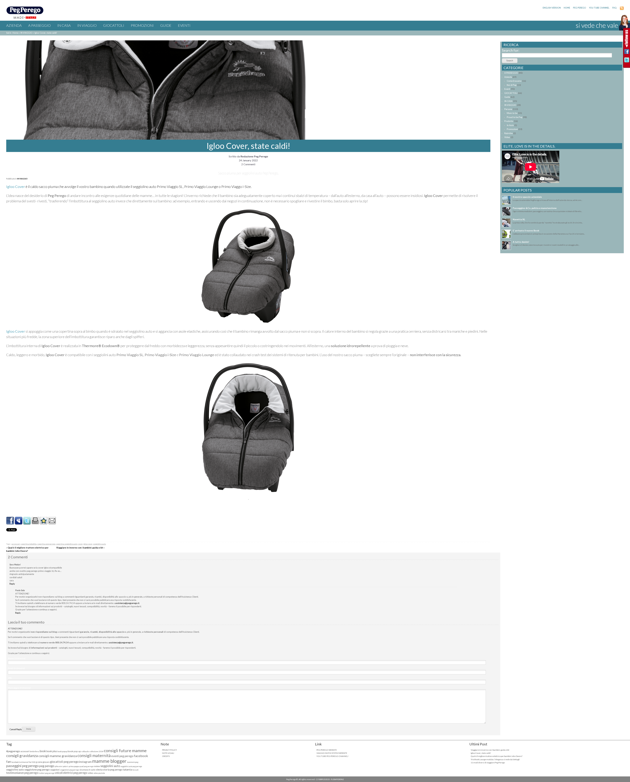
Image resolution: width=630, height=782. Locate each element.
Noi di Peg (511, 85)
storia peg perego (113, 769)
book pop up (74, 751)
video (90, 773)
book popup (62, 751)
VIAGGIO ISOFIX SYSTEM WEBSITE (331, 753)
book (43, 751)
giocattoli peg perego (64, 761)
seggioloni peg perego (69, 770)
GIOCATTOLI (113, 25)
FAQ (614, 7)
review (97, 766)
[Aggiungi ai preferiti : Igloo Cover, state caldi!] (44, 523)
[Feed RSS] (622, 9)
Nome (16, 658)
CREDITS (166, 756)
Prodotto (508, 121)
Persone (508, 109)
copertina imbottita (29, 544)
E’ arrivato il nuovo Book (526, 230)
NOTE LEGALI (168, 753)
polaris (65, 766)
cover (80, 544)
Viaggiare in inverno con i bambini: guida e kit (79, 547)
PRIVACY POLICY (169, 750)
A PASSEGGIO (39, 25)
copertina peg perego (46, 544)
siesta (99, 769)
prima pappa (74, 766)
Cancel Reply (16, 729)
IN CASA (64, 25)
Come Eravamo (514, 81)
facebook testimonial (19, 762)
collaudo (85, 751)
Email (16, 668)
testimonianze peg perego (22, 772)
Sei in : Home (12, 33)
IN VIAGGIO (87, 25)
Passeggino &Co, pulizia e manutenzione (534, 208)
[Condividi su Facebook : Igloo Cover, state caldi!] (10, 523)
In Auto (510, 125)
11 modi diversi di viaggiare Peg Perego (488, 762)
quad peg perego (86, 766)
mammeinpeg (132, 762)
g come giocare (43, 762)
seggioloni (55, 770)
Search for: (510, 50)
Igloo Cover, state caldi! (481, 753)
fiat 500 (32, 762)
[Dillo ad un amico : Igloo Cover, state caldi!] (52, 523)
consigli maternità (94, 755)
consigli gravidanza (22, 755)
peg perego (46, 766)
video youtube (99, 773)
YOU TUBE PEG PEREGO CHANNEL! (332, 756)
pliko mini (59, 766)
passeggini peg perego (22, 766)
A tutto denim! (521, 241)
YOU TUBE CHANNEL (599, 7)
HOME (567, 7)
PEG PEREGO (579, 7)
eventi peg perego (122, 756)
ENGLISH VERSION (552, 7)
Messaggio (19, 687)
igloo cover (87, 544)
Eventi (184, 25)
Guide (165, 25)
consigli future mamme (125, 750)
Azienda (14, 25)
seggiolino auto (99, 544)
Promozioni (142, 25)
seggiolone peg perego (37, 769)
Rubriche (508, 133)
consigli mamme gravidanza (57, 756)
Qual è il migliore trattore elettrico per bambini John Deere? (496, 756)
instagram (85, 761)
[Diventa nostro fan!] (626, 52)
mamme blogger (109, 761)
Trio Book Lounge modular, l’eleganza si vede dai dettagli (495, 759)
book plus (51, 751)
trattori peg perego (46, 773)
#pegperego (13, 751)
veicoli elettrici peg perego (71, 772)
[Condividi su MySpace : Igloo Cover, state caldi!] (18, 523)
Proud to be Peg (514, 117)
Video (507, 137)
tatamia (127, 769)
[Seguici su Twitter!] (626, 60)
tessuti (135, 770)
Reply (12, 583)
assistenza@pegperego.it (127, 603)
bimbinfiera (34, 751)
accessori (16, 544)
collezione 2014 (96, 751)
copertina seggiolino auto (66, 544)
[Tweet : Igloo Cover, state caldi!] (27, 523)
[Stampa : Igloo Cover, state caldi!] (35, 523)
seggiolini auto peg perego (131, 766)
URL (10, 678)
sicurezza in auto (87, 769)
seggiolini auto (110, 766)
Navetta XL (519, 219)
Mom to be (512, 113)
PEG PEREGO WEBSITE (326, 750)
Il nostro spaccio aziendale (527, 196)
